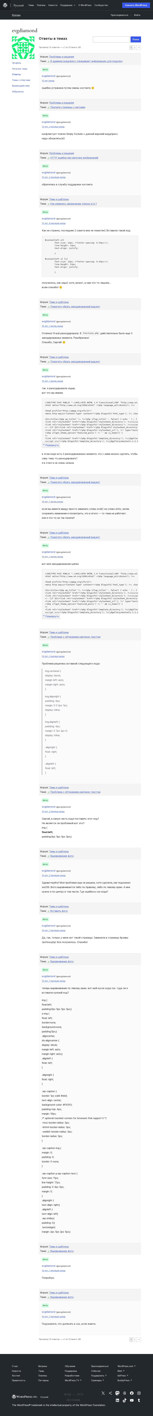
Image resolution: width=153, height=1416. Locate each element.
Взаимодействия (21, 85)
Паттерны (43, 1380)
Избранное (18, 91)
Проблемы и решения (61, 56)
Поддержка (71, 1371)
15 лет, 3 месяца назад (53, 127)
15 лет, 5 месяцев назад (53, 177)
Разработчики (72, 1375)
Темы (41, 1371)
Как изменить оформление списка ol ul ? (73, 203)
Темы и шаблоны (59, 199)
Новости (16, 1371)
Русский (44, 1397)
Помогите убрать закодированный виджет (75, 306)
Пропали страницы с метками (67, 107)
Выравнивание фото (62, 855)
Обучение (70, 1366)
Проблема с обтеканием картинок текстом (75, 636)
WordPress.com (127, 1366)
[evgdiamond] (23, 48)
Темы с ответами (21, 80)
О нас (15, 1366)
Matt (121, 1371)
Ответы (16, 74)
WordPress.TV (73, 1380)
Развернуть (52, 445)
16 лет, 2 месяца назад (53, 656)
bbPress (123, 1375)
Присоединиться (99, 1366)
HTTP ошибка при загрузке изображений (74, 157)
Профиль (16, 63)
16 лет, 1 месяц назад (52, 326)
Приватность (18, 1380)
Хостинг (16, 1375)
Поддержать (99, 1375)
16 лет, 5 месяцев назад (53, 875)
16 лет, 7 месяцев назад (53, 930)
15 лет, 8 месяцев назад (53, 223)
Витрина (42, 1366)
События (95, 1371)
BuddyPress (125, 1380)
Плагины (42, 1375)
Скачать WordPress (136, 5)
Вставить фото (59, 910)
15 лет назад (48, 81)
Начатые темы (19, 68)
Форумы (16, 15)
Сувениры (97, 1380)
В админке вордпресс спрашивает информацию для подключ (86, 61)
